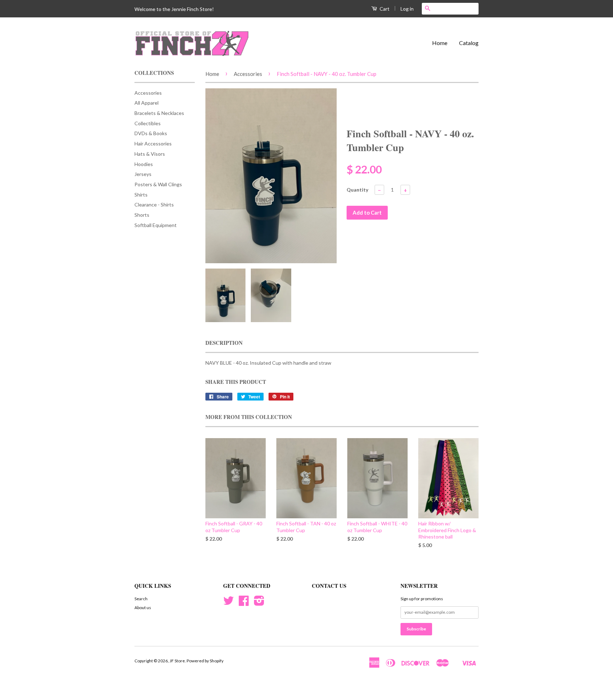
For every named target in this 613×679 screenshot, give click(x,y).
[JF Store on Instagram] (259, 603)
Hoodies (143, 164)
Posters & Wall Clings (158, 184)
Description (224, 343)
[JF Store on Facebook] (243, 603)
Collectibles (147, 123)
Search (141, 598)
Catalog (469, 42)
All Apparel (146, 103)
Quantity (357, 190)
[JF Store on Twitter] (228, 603)
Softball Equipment (155, 225)
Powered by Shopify (205, 660)
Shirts (141, 195)
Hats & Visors (149, 154)
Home (439, 42)
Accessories (148, 93)
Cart (384, 9)
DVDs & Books (150, 133)
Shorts (141, 215)
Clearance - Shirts (154, 205)
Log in (407, 9)
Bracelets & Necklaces (159, 113)
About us (142, 607)
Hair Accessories (153, 143)
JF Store (177, 660)
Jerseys (142, 174)
